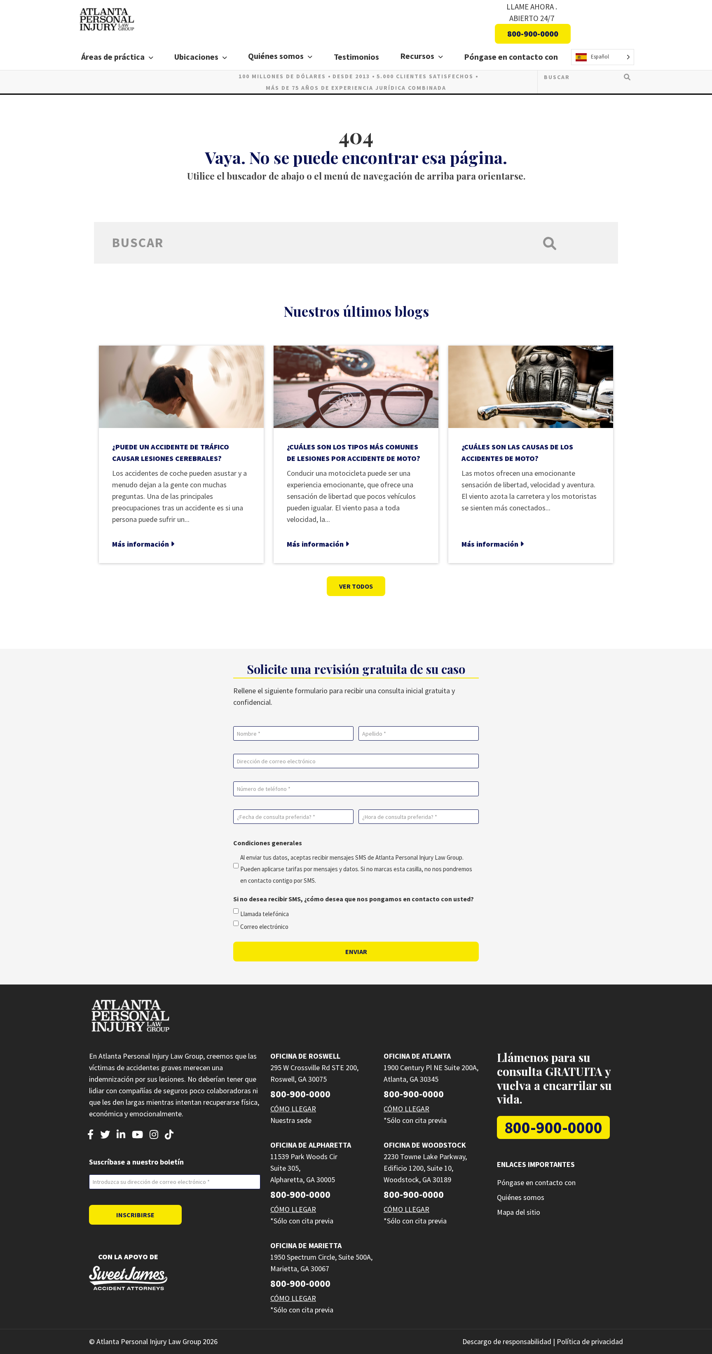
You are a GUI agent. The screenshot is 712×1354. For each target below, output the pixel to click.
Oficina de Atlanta (417, 1056)
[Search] (627, 76)
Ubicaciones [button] (196, 56)
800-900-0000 (532, 33)
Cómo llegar (293, 1108)
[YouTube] (137, 1135)
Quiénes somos (276, 56)
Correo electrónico (264, 927)
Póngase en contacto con (511, 56)
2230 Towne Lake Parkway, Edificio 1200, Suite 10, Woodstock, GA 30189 (425, 1168)
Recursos (417, 56)
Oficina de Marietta (306, 1245)
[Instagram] (154, 1135)
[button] (153, 57)
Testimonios (356, 56)
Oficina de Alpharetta (310, 1145)
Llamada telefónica (264, 914)
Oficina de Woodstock (425, 1145)
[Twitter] (105, 1135)
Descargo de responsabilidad (506, 1341)
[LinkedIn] (121, 1135)
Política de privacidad (590, 1341)
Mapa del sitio (518, 1212)
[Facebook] (90, 1135)
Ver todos (356, 586)
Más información (141, 544)
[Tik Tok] (169, 1135)
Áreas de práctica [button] (113, 56)
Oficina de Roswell (305, 1056)
